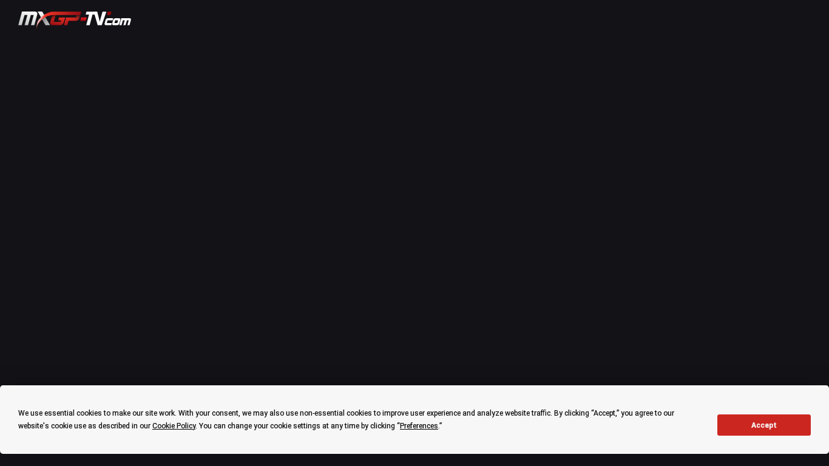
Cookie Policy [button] (173, 426)
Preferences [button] (419, 426)
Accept (764, 425)
